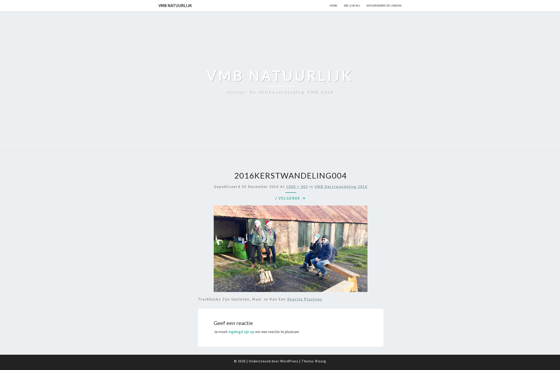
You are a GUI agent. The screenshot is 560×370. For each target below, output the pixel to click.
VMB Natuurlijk (175, 5)
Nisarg (320, 361)
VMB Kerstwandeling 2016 (341, 186)
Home (333, 5)
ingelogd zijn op (241, 331)
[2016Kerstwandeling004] (291, 250)
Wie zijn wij (352, 5)
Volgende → (292, 198)
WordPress (289, 361)
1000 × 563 (297, 186)
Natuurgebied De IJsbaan (384, 5)
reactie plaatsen (304, 299)
